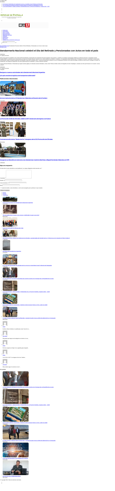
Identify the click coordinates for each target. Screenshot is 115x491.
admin (4, 326)
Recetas (5, 38)
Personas (5, 37)
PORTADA (5, 30)
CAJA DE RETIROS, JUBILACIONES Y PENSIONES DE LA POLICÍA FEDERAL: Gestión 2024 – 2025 (26, 6)
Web (1, 185)
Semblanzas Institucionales (11, 39)
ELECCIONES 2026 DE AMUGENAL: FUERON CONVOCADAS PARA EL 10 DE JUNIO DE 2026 (25, 305)
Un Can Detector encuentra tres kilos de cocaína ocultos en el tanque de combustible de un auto (23, 5)
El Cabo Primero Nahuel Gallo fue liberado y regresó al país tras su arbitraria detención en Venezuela (29, 318)
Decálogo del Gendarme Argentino (12, 251)
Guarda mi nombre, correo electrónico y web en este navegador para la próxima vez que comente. (22, 187)
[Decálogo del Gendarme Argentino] (6, 249)
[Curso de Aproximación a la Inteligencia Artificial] (16, 456)
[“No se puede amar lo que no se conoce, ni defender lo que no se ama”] (10, 213)
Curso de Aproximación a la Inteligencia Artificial (15, 458)
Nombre (2, 180)
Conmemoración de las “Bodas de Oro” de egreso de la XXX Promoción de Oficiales (26, 139)
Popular (4, 192)
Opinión (5, 36)
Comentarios (5, 195)
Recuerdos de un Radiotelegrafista (12, 476)
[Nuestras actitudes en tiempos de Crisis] (10, 226)
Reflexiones (6, 33)
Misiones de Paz (7, 35)
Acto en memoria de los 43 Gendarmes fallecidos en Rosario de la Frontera (23, 98)
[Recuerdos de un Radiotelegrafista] (16, 474)
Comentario (3, 178)
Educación (6, 32)
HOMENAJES (6, 45)
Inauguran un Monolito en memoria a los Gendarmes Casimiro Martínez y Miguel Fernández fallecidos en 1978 (34, 160)
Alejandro (5, 364)
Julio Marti (5, 336)
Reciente (4, 193)
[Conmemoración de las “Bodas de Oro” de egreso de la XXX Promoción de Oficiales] (13, 136)
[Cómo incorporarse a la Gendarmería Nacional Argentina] (10, 201)
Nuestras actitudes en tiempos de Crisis (13, 228)
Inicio (1, 45)
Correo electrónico (4, 182)
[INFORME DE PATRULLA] (11, 18)
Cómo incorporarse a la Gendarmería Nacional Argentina (18, 202)
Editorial (5, 31)
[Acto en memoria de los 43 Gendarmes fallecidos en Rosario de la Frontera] (13, 95)
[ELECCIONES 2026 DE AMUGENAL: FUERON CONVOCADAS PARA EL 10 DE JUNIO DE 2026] (10, 303)
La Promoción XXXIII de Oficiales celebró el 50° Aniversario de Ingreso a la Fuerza (25, 119)
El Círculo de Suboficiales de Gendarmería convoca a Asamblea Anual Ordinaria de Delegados (23, 4)
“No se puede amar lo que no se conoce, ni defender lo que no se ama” (21, 215)
